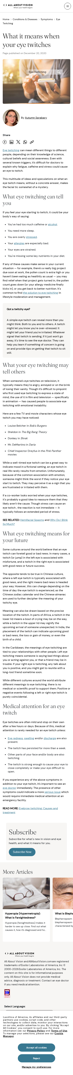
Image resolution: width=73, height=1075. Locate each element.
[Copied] (32, 142)
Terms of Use (59, 1030)
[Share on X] (18, 142)
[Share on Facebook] (5, 142)
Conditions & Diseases (25, 19)
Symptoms (47, 19)
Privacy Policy (36, 1030)
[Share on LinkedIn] (12, 142)
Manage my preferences (36, 1067)
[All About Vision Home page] (18, 5)
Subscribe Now (22, 852)
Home (6, 19)
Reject (36, 1058)
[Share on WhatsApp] (25, 142)
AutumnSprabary (36, 117)
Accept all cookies (36, 1047)
